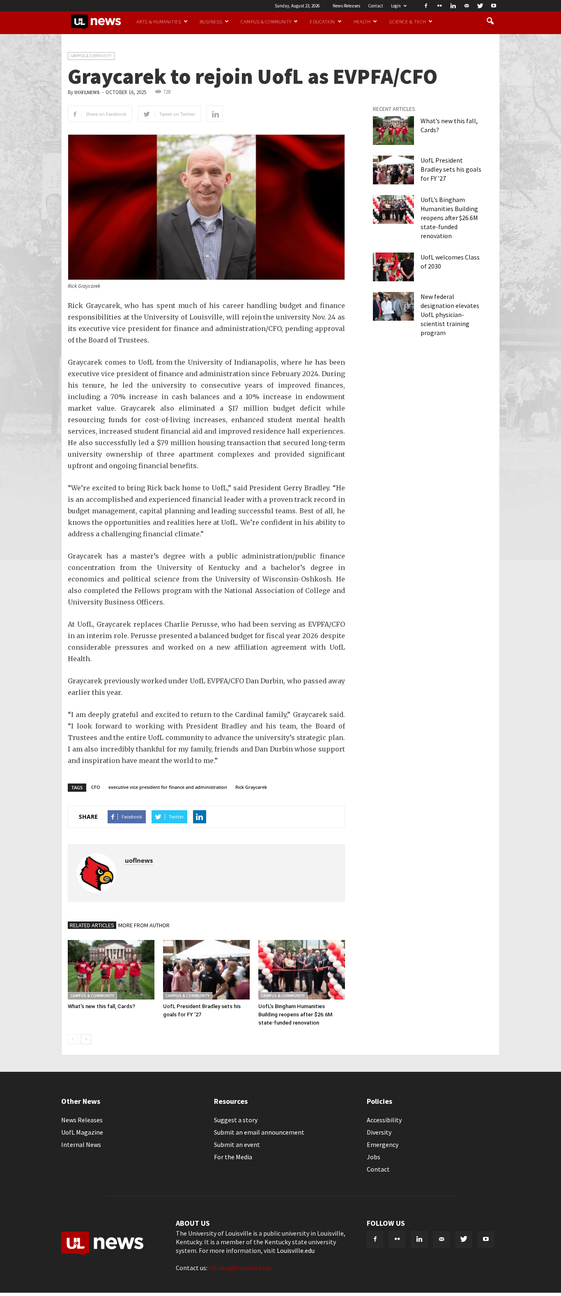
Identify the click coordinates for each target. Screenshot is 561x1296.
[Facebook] (426, 5)
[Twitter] (480, 5)
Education (322, 21)
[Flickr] (439, 5)
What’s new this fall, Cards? (101, 1006)
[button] (490, 21)
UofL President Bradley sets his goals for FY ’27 (451, 169)
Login (396, 6)
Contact (375, 6)
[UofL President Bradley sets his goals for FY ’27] (206, 970)
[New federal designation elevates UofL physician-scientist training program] (393, 306)
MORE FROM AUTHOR (144, 925)
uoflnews (87, 92)
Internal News (81, 1144)
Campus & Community (266, 21)
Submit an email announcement (259, 1132)
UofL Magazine (82, 1132)
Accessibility (384, 1120)
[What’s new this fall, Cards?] (111, 970)
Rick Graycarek (251, 787)
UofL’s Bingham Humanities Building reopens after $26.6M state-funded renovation (295, 1014)
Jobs (373, 1157)
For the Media (233, 1157)
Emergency (382, 1144)
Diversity (379, 1132)
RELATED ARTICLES (92, 925)
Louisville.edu (296, 1250)
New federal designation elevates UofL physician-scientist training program (450, 314)
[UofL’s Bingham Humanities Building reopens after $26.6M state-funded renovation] (301, 970)
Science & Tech (407, 21)
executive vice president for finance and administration (167, 787)
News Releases (346, 6)
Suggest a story (236, 1120)
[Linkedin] (453, 5)
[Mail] (466, 5)
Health (362, 21)
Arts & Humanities (158, 21)
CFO (95, 787)
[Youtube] (493, 5)
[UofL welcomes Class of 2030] (393, 267)
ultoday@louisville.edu (240, 1268)
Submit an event (237, 1144)
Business (211, 21)
